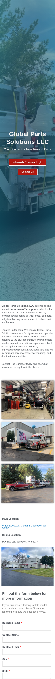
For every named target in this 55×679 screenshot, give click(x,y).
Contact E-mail (11, 646)
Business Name (12, 622)
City (5, 659)
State (6, 671)
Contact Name (11, 634)
